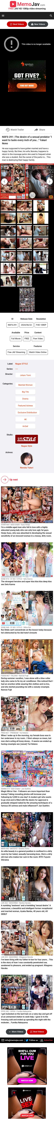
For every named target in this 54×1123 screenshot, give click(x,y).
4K (25, 419)
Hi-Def (25, 426)
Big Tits (25, 392)
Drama (25, 399)
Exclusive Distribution (27, 412)
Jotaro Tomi (25, 375)
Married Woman (25, 385)
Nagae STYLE (21, 364)
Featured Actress (25, 405)
